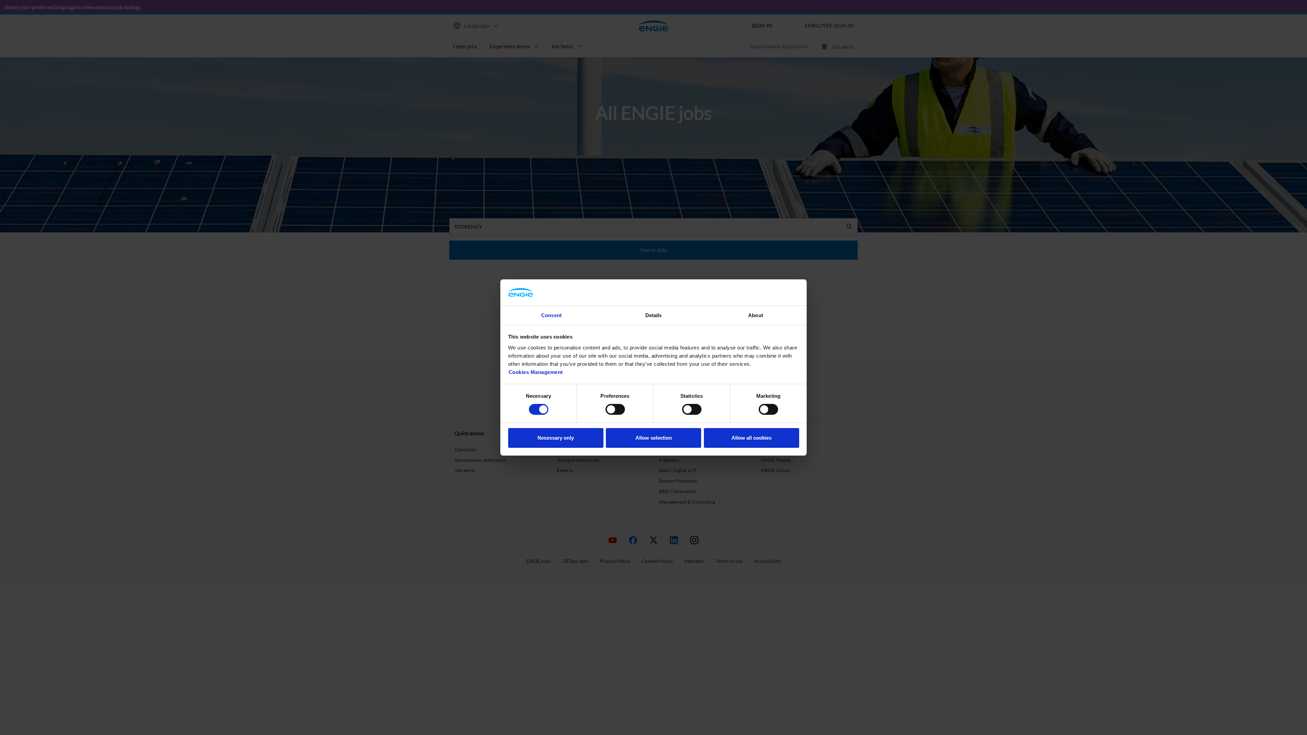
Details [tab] (653, 315)
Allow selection (653, 438)
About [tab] (755, 315)
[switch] (615, 409)
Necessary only (555, 438)
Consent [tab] (551, 315)
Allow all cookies (751, 438)
